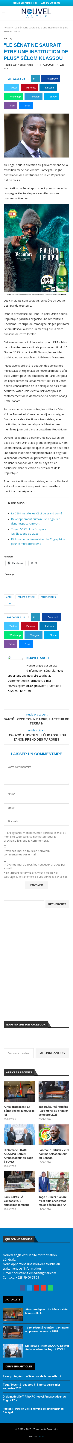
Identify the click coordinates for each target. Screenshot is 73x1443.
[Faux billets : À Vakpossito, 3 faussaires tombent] (19, 1181)
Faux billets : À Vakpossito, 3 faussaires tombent (16, 1200)
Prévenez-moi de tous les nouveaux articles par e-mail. (35, 866)
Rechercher (57, 904)
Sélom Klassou (26, 597)
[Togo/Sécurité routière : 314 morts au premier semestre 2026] (54, 1091)
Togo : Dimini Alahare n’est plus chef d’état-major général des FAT (53, 1200)
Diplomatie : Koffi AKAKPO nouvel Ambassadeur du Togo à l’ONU (18, 1155)
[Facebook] (22, 1288)
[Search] (69, 13)
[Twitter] (29, 1288)
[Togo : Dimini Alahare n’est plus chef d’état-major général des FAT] (54, 1181)
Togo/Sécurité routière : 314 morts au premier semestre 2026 (53, 1110)
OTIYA (41, 1436)
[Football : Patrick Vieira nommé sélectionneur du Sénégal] (54, 1134)
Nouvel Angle (25, 64)
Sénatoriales (48, 597)
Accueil (8, 27)
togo (9, 603)
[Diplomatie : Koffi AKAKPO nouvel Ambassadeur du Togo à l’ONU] (19, 1134)
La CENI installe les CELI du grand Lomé (36, 513)
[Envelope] (43, 1288)
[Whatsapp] (50, 1288)
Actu (9, 597)
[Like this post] (36, 78)
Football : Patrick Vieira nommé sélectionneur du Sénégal (54, 1153)
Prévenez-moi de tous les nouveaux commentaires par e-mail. (27, 852)
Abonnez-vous (52, 1053)
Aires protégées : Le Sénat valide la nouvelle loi (19, 1110)
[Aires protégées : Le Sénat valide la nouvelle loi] (19, 1091)
